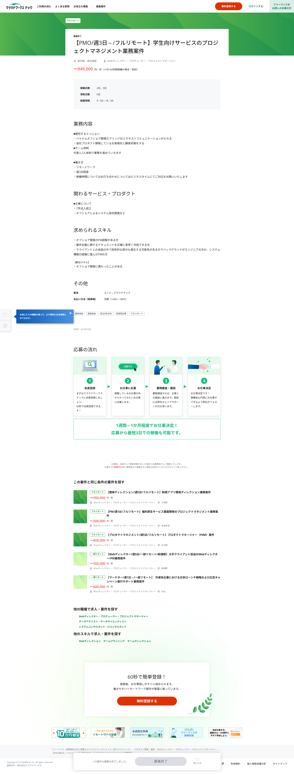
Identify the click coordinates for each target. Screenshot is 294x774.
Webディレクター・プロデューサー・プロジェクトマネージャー (113, 616)
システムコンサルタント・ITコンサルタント (102, 626)
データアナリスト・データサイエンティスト (102, 621)
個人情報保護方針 (256, 763)
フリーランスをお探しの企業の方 (281, 6)
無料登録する (147, 701)
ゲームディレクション (139, 641)
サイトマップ (280, 763)
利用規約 (235, 763)
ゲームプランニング (114, 641)
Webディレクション (90, 641)
